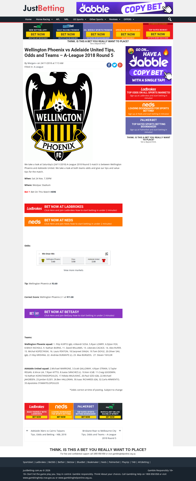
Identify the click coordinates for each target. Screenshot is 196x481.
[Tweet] (114, 66)
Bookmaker (93, 462)
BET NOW (38, 34)
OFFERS (127, 19)
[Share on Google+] (120, 66)
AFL (58, 19)
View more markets (73, 270)
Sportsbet (28, 462)
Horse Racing (43, 19)
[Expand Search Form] (169, 20)
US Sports (78, 19)
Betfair (61, 462)
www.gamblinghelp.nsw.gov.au (39, 477)
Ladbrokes (40, 462)
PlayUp (125, 462)
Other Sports (96, 19)
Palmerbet (114, 462)
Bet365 (51, 462)
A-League (38, 66)
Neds (104, 462)
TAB (134, 462)
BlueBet (81, 462)
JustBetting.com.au (32, 470)
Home (28, 19)
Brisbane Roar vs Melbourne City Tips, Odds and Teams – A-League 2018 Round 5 (98, 434)
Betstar (71, 462)
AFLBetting (143, 462)
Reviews (113, 19)
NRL (66, 19)
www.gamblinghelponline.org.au (75, 477)
